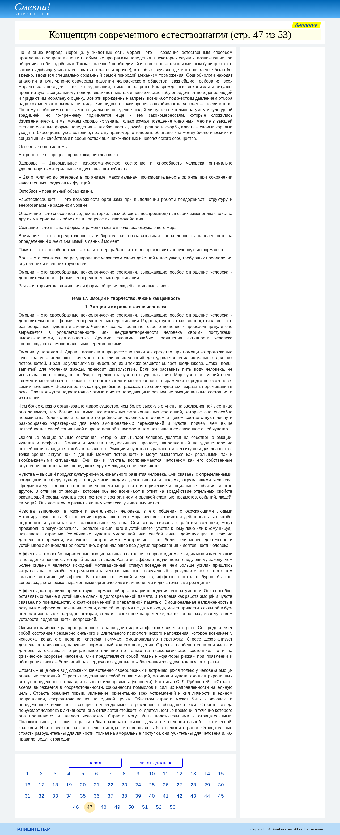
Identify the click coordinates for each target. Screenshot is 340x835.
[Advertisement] (282, 129)
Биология (306, 25)
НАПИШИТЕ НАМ (32, 829)
